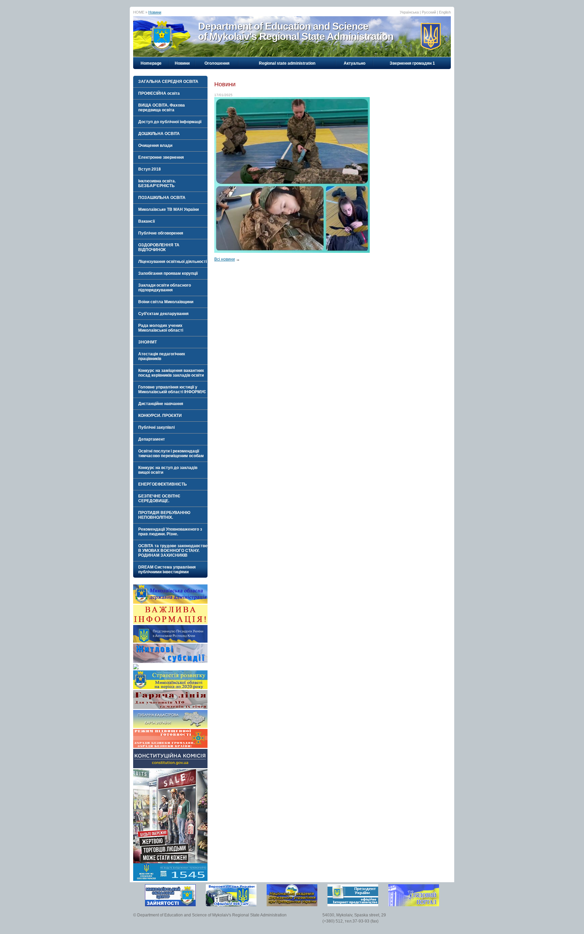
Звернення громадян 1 (412, 63)
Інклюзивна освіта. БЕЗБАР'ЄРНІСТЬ (157, 183)
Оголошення (216, 63)
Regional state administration (287, 63)
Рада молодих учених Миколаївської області (160, 328)
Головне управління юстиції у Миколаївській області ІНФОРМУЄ (172, 389)
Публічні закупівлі (156, 427)
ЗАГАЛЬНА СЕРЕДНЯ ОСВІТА (168, 81)
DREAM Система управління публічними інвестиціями (167, 569)
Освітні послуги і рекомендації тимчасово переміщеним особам (171, 453)
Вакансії (146, 221)
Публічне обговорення (160, 233)
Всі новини (224, 259)
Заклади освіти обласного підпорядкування (164, 287)
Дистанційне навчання (160, 403)
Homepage (151, 63)
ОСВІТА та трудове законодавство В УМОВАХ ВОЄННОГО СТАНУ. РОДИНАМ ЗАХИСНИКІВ (173, 550)
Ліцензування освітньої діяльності (172, 261)
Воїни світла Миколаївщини (165, 301)
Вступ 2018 (149, 169)
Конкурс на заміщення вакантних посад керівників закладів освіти (171, 373)
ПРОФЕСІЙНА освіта (159, 93)
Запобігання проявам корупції (168, 273)
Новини (154, 12)
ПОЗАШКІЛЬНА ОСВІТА (162, 197)
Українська (409, 12)
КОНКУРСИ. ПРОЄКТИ (160, 415)
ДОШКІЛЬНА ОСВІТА (159, 133)
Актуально (354, 63)
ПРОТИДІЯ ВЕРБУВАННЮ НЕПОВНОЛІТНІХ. (164, 515)
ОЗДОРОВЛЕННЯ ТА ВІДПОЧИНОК (158, 247)
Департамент (151, 439)
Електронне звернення (161, 157)
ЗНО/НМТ (147, 342)
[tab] (170, 81)
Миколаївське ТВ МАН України (168, 209)
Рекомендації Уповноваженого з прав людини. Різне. (170, 531)
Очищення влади (155, 145)
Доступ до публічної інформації (169, 121)
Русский (429, 12)
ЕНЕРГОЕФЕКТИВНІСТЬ (162, 484)
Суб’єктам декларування (163, 313)
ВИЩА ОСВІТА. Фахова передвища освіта (161, 107)
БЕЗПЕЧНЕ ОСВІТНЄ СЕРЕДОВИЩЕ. (159, 498)
